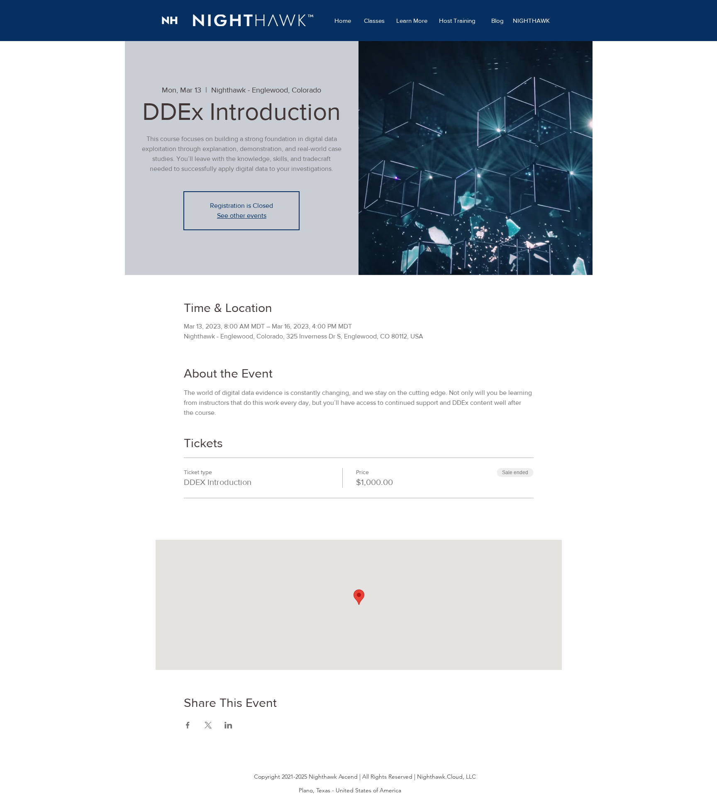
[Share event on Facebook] (188, 725)
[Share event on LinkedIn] (228, 725)
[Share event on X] (208, 725)
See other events (241, 215)
